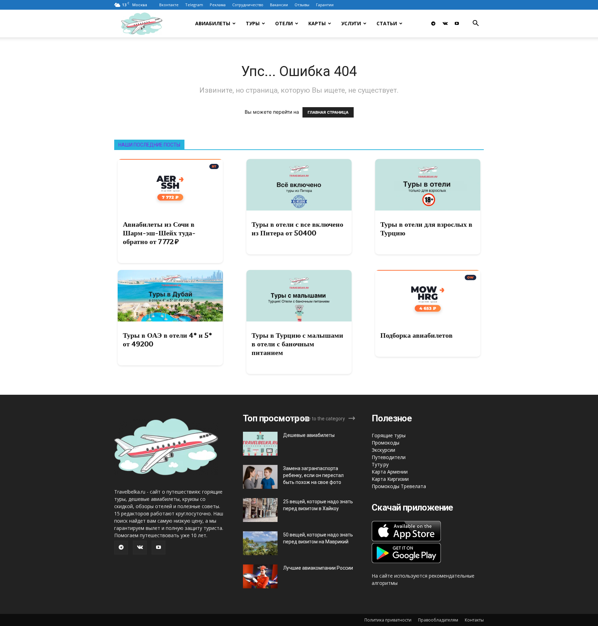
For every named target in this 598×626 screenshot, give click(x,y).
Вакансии (279, 4)
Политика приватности (387, 620)
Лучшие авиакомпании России (318, 568)
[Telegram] (433, 23)
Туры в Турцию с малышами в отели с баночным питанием (297, 344)
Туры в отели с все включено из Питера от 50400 (297, 228)
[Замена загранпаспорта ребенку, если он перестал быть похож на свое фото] (260, 477)
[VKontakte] (445, 23)
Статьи (387, 23)
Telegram (194, 4)
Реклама (218, 4)
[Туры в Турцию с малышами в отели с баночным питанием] (299, 295)
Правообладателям (438, 620)
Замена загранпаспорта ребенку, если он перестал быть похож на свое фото (313, 475)
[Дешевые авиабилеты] (260, 444)
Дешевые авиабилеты (309, 435)
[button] (475, 24)
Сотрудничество (247, 4)
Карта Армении (390, 471)
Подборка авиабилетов (416, 335)
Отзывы (302, 4)
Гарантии (325, 4)
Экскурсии (383, 450)
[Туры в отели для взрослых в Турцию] (427, 185)
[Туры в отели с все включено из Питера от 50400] (299, 185)
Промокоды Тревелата (399, 486)
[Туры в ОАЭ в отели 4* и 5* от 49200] (170, 295)
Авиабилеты (212, 23)
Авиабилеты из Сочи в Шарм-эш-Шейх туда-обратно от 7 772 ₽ (159, 233)
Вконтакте (169, 4)
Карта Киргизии (390, 479)
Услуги (351, 23)
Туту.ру (380, 464)
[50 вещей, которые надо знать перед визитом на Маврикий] (260, 543)
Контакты (474, 620)
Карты (317, 23)
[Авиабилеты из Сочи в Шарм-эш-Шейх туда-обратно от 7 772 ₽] (170, 185)
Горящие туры (389, 435)
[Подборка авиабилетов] (427, 295)
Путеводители (389, 457)
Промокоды (385, 442)
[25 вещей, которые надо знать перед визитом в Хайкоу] (260, 510)
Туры (253, 23)
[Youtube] (457, 23)
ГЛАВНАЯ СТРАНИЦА (328, 112)
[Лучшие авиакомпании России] (260, 576)
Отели (284, 23)
